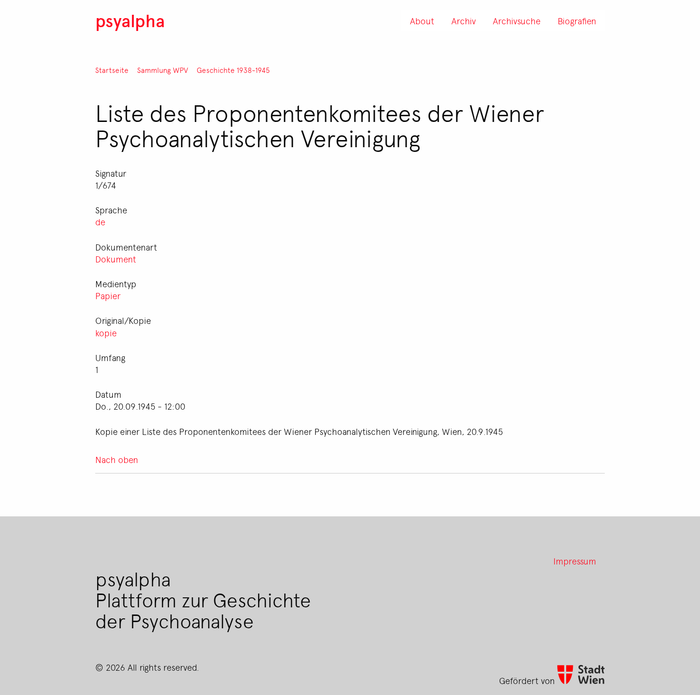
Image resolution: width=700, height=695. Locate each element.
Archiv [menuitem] (463, 20)
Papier (107, 295)
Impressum (574, 560)
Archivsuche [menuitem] (516, 20)
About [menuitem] (422, 20)
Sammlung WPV (162, 70)
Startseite (112, 70)
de (100, 221)
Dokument (115, 258)
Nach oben (116, 459)
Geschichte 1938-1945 (233, 70)
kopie (106, 332)
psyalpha (130, 20)
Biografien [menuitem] (577, 20)
